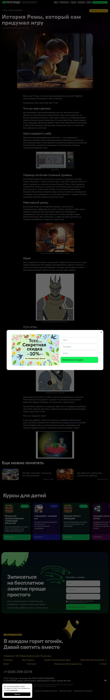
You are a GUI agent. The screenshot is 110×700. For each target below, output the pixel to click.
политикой (14, 690)
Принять (17, 694)
